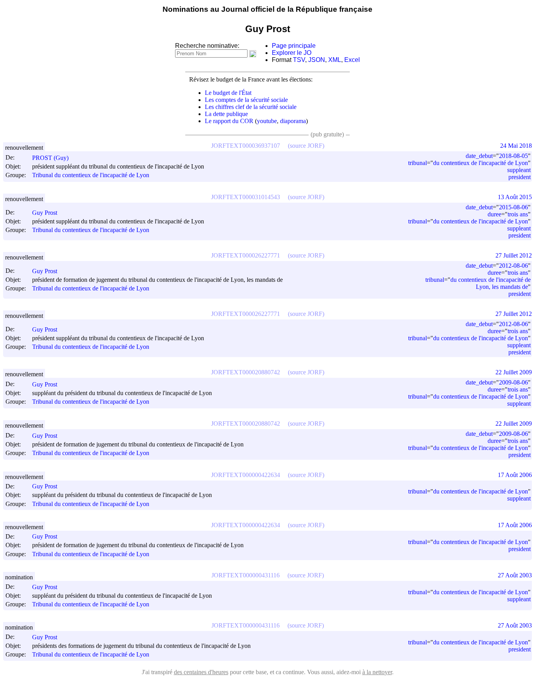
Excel (352, 59)
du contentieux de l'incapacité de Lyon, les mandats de (490, 283)
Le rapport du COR (229, 121)
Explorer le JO (291, 52)
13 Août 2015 (515, 197)
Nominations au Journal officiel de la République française (267, 9)
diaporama (293, 121)
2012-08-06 (513, 265)
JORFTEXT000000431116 (245, 575)
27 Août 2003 (515, 575)
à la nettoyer (377, 672)
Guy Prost (44, 212)
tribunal (417, 163)
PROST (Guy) (50, 157)
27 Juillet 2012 (513, 255)
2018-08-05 (513, 155)
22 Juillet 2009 (513, 372)
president (519, 177)
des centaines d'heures (201, 672)
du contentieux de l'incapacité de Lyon (480, 163)
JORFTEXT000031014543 (245, 197)
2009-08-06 (513, 382)
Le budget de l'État (228, 92)
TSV (299, 59)
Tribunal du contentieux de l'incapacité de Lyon (90, 175)
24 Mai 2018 (516, 145)
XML (334, 59)
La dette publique (226, 114)
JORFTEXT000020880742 (245, 372)
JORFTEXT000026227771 (245, 255)
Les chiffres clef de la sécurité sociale (250, 106)
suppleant (519, 170)
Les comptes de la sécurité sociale (246, 99)
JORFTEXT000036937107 (245, 145)
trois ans (518, 214)
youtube (267, 121)
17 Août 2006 (515, 475)
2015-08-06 (513, 207)
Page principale (294, 45)
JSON (316, 59)
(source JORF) (306, 145)
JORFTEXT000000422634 (245, 475)
